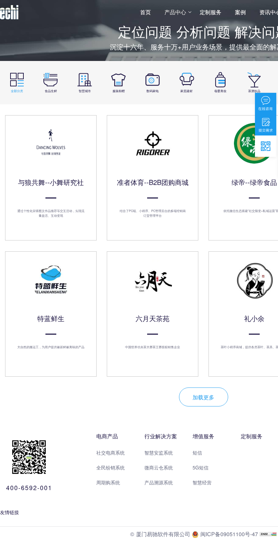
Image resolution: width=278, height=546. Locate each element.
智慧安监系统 (158, 452)
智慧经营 (202, 482)
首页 (145, 12)
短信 (197, 452)
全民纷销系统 (110, 467)
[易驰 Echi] (9, 12)
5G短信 (201, 467)
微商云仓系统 (158, 467)
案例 (240, 12)
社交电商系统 (110, 452)
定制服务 (210, 12)
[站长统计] (268, 534)
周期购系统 (108, 482)
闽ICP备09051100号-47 (228, 534)
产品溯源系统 (158, 482)
